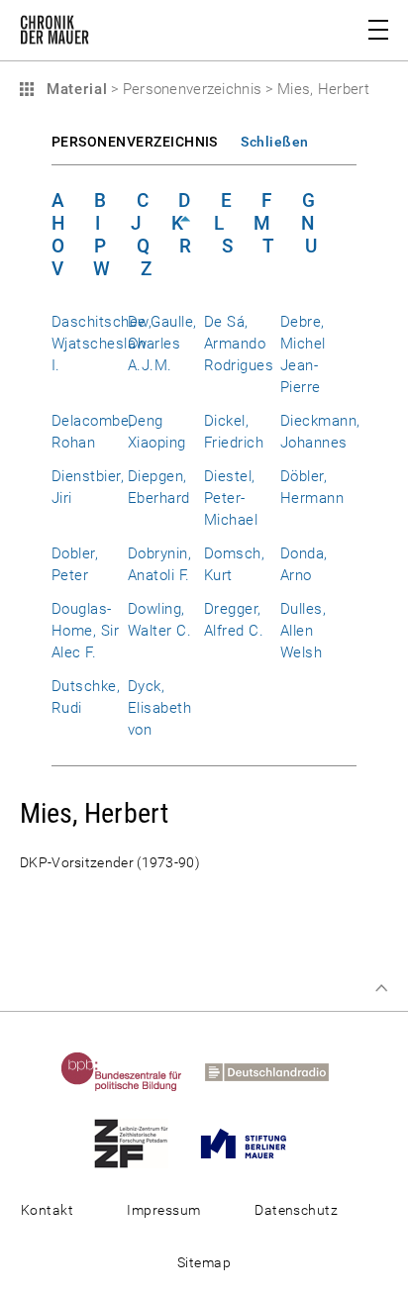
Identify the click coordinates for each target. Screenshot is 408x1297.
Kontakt (47, 1210)
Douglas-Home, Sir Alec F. (85, 630)
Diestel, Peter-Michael (230, 498)
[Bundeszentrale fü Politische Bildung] (131, 1071)
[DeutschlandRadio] (276, 1071)
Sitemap (204, 1262)
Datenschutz (296, 1210)
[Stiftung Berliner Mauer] (253, 1142)
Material (74, 89)
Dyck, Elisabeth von (159, 708)
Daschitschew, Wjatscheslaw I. (101, 343)
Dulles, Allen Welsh (303, 630)
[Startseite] (54, 34)
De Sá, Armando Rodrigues (238, 343)
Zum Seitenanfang (381, 988)
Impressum (163, 1210)
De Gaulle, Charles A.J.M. (162, 343)
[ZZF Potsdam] (140, 1142)
